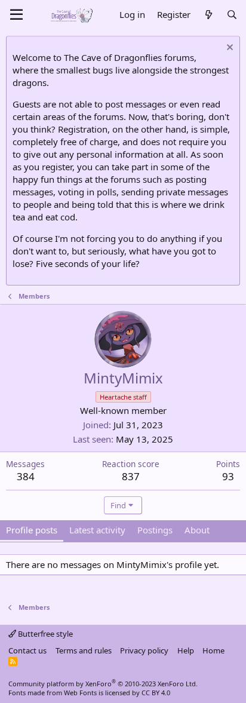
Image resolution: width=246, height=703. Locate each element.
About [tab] (197, 530)
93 (228, 476)
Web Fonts (80, 692)
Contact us (27, 650)
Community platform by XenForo (103, 683)
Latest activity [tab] (97, 530)
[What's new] (208, 15)
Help (185, 650)
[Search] (232, 15)
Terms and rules (84, 650)
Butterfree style (44, 633)
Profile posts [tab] (31, 530)
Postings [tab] (155, 530)
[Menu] (16, 15)
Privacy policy (144, 650)
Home (213, 650)
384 (26, 476)
